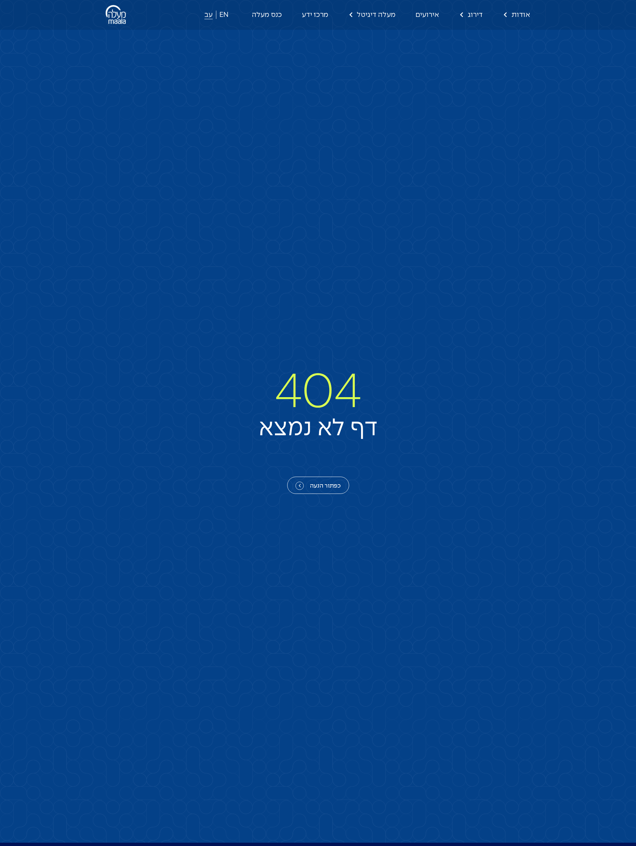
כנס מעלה (267, 15)
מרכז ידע (315, 15)
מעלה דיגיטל (376, 15)
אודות (520, 15)
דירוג (475, 15)
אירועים (427, 15)
